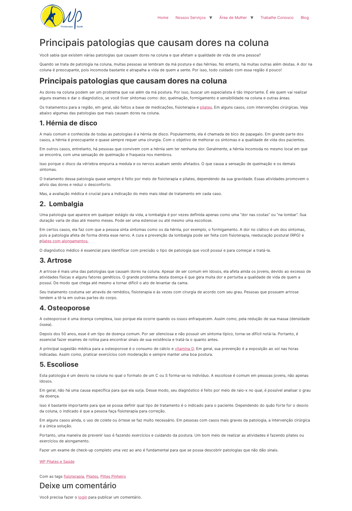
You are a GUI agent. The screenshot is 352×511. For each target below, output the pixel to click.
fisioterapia (74, 476)
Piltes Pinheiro (113, 476)
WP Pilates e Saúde (57, 461)
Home (163, 17)
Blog (305, 17)
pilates (206, 107)
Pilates (92, 476)
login (82, 497)
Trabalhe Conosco (277, 17)
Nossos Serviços (191, 17)
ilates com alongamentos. (65, 241)
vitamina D (184, 348)
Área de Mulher (233, 17)
